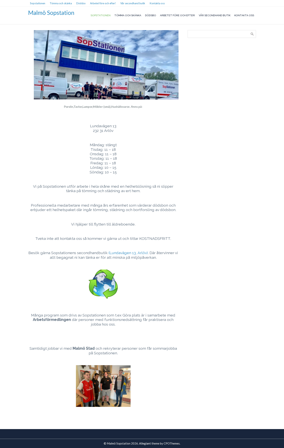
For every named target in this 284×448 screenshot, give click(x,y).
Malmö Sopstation (51, 12)
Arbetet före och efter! (177, 15)
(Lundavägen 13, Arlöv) (128, 253)
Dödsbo (150, 15)
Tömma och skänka (127, 15)
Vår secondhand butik (214, 15)
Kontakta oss (244, 15)
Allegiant (145, 443)
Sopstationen (101, 15)
